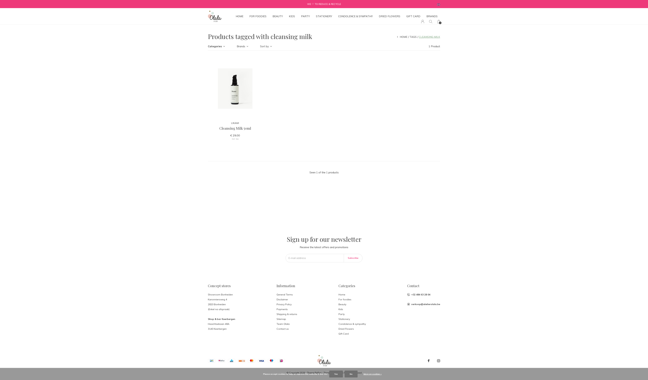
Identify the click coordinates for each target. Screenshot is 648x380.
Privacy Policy (284, 304)
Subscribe (353, 257)
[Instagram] (438, 360)
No (351, 374)
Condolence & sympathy (355, 16)
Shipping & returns (287, 314)
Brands (432, 16)
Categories (215, 46)
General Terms (285, 294)
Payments (282, 309)
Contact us (283, 328)
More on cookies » (372, 374)
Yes (336, 374)
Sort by (264, 46)
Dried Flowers (389, 16)
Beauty (278, 16)
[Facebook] (428, 360)
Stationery (324, 16)
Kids (292, 16)
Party (305, 16)
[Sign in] (422, 21)
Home (239, 16)
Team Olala (283, 323)
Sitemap (281, 319)
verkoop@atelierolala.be (425, 304)
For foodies (257, 16)
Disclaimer (282, 299)
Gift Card (413, 16)
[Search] (430, 21)
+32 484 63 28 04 (420, 294)
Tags (413, 36)
